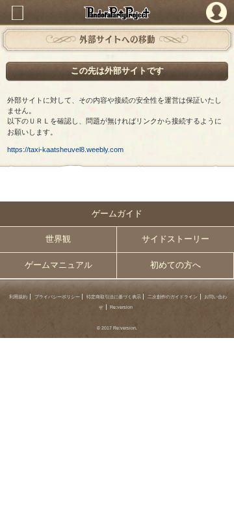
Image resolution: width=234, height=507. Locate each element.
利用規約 (18, 297)
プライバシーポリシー (57, 297)
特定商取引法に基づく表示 (113, 297)
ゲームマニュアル (58, 265)
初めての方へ (175, 265)
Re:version (121, 307)
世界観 (58, 239)
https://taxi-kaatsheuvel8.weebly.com (65, 149)
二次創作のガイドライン (173, 297)
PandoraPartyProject (117, 12)
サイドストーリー (175, 239)
